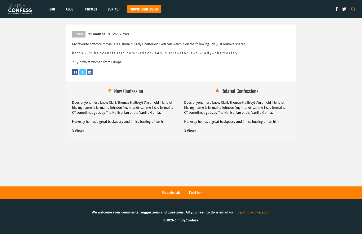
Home (51, 9)
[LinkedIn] (90, 72)
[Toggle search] (353, 9)
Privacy (91, 9)
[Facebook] (75, 72)
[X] (82, 72)
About (70, 9)
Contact (114, 9)
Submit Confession (144, 9)
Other (79, 34)
